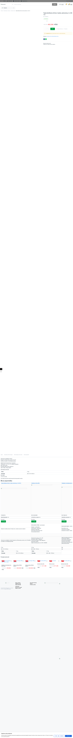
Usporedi (11, 563)
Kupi (4, 521)
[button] (59, 28)
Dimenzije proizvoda (18, 454)
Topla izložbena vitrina (55, 36)
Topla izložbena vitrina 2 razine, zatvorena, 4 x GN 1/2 (11, 483)
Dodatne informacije (8, 454)
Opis (2, 454)
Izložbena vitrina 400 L (35, 483)
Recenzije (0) (26, 454)
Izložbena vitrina (49, 36)
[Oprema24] (5, 4)
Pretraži (54, 4)
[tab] (2, 454)
